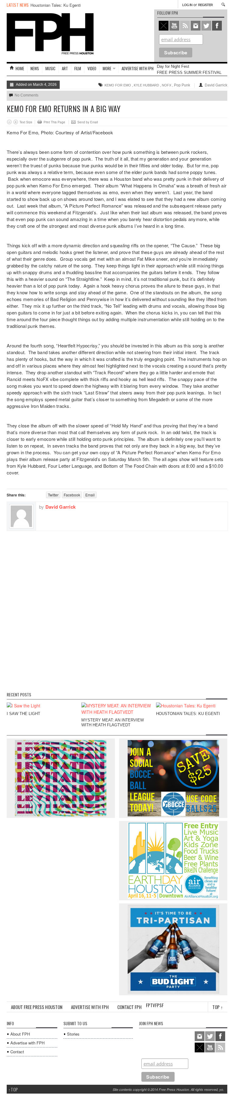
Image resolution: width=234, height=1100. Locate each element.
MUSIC (50, 68)
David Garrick (216, 85)
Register (205, 5)
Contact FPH (129, 1007)
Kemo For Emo (118, 85)
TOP (13, 1089)
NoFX (166, 85)
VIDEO (91, 68)
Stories (73, 1034)
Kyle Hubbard (146, 85)
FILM (77, 68)
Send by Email (87, 122)
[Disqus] (117, 607)
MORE (107, 68)
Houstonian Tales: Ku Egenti (55, 5)
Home (20, 68)
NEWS (34, 68)
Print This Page (54, 122)
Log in (187, 5)
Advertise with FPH (138, 68)
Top (217, 1007)
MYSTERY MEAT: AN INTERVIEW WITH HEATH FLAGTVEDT (112, 722)
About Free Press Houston (36, 1007)
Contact (17, 1052)
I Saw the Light (23, 713)
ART (65, 68)
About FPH (20, 1034)
